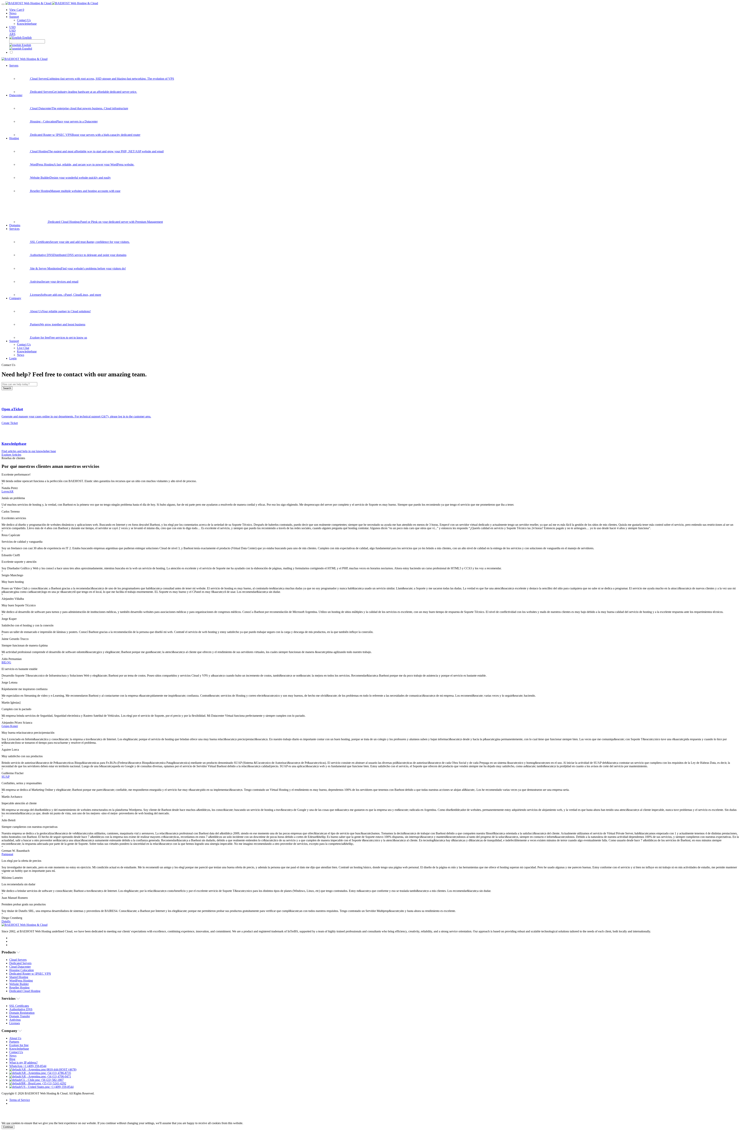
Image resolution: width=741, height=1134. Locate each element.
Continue (8, 1127)
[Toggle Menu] (3, 4)
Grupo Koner (10, 726)
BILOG (6, 662)
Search (7, 388)
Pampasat (7, 854)
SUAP (6, 776)
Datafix (6, 921)
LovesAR (8, 491)
